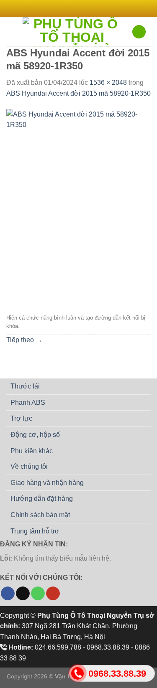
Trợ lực (21, 418)
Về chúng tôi (29, 466)
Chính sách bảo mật (40, 514)
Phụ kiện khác (31, 450)
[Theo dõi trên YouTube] (53, 593)
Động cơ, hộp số (35, 434)
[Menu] (11, 31)
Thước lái (25, 386)
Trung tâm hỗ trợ (34, 531)
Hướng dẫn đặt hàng (41, 498)
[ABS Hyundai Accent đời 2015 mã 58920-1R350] (78, 204)
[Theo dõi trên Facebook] (66, 8)
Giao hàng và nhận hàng (47, 482)
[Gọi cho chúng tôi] (38, 593)
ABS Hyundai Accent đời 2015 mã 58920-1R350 (78, 93)
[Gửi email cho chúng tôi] (90, 8)
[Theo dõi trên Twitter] (82, 8)
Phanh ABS (27, 402)
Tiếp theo (24, 339)
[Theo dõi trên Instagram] (74, 8)
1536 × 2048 (108, 82)
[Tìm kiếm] (139, 32)
